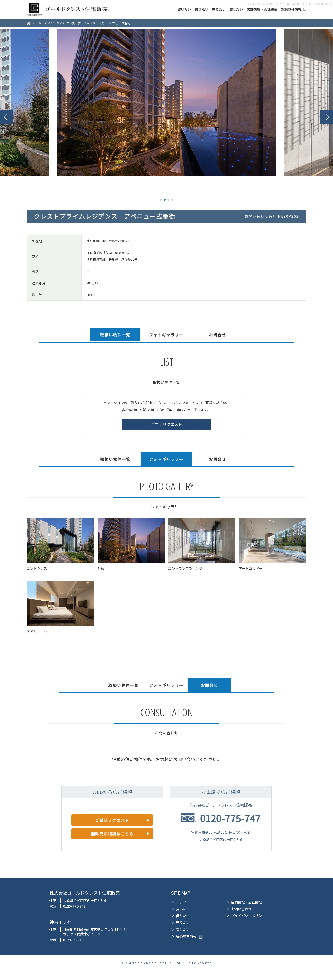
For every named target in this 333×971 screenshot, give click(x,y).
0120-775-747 (230, 818)
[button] (6, 117)
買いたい (184, 9)
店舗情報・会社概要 (262, 9)
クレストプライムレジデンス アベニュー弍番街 (98, 23)
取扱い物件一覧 (115, 335)
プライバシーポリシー (248, 915)
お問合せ (217, 335)
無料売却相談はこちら (112, 834)
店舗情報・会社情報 (246, 902)
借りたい (201, 9)
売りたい (219, 9)
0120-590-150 (74, 940)
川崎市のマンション (49, 23)
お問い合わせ (241, 909)
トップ (181, 902)
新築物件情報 (291, 9)
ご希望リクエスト (166, 424)
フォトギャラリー (166, 335)
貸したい (236, 9)
